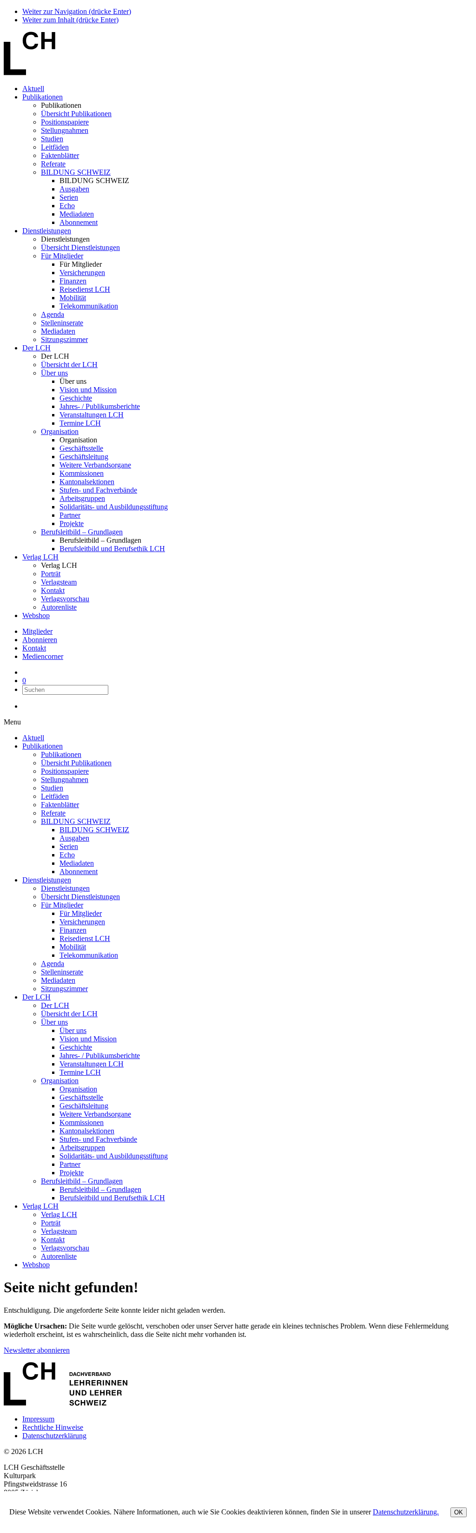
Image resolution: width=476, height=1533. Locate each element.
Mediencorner (42, 656)
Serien (69, 197)
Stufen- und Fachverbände (98, 490)
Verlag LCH (40, 557)
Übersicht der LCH (69, 364)
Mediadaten (77, 214)
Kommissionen (82, 473)
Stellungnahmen (64, 130)
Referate (53, 164)
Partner (70, 515)
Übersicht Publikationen (76, 114)
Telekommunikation (89, 306)
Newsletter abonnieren (37, 1350)
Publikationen (42, 97)
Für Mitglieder (62, 256)
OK (458, 1512)
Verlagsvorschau (65, 599)
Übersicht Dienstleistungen (80, 247)
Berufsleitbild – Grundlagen (82, 532)
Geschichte (76, 398)
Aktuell (33, 88)
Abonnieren (39, 640)
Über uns (54, 373)
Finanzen (73, 281)
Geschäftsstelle (81, 448)
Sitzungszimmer (64, 339)
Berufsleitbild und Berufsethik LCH (112, 549)
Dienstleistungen (46, 231)
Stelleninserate (62, 323)
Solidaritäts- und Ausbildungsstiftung (114, 507)
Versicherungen (82, 272)
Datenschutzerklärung (54, 1436)
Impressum (38, 1419)
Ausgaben (74, 189)
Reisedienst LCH (85, 289)
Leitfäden (55, 147)
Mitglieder (37, 631)
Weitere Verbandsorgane (95, 465)
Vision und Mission (88, 390)
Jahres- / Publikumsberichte (100, 406)
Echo (67, 206)
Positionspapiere (65, 122)
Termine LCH (80, 423)
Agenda (52, 314)
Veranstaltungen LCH (92, 415)
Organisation (60, 431)
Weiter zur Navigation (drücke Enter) (76, 11)
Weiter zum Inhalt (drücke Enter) (70, 20)
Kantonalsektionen (87, 482)
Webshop (36, 615)
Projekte (72, 523)
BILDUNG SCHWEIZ (76, 172)
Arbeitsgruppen (82, 498)
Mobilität (73, 298)
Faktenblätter (60, 155)
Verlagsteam (59, 582)
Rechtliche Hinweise (52, 1427)
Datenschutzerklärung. (406, 1512)
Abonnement (79, 222)
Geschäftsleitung (84, 457)
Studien (52, 139)
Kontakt (53, 590)
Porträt (50, 574)
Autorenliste (59, 607)
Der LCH (36, 348)
